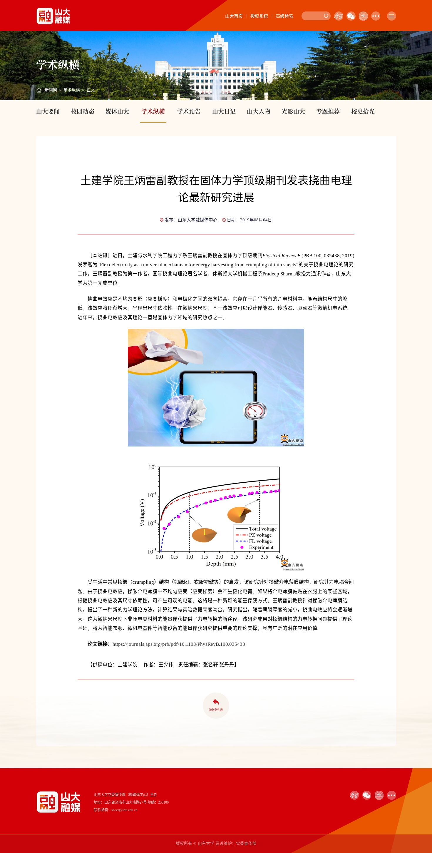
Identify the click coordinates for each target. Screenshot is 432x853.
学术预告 (189, 111)
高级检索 (284, 16)
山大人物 (258, 111)
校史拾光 (363, 111)
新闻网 (51, 90)
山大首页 (234, 16)
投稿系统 (259, 16)
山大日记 (224, 111)
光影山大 (293, 111)
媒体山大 (117, 111)
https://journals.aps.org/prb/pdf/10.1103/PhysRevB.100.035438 (179, 644)
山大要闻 (48, 111)
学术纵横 (71, 90)
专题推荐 (328, 111)
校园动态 (82, 111)
